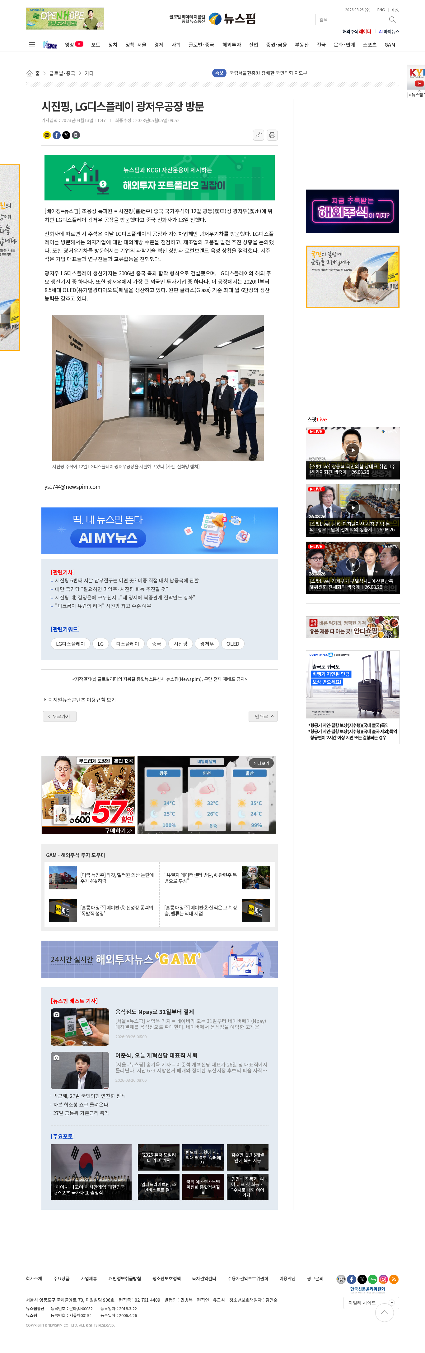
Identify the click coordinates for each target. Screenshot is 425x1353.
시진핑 (181, 643)
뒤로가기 (61, 716)
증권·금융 (276, 44)
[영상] (353, 452)
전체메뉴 (32, 44)
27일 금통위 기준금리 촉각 (81, 1112)
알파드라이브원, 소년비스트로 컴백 (158, 1187)
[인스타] (383, 1279)
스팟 (317, 419)
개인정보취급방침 (125, 1278)
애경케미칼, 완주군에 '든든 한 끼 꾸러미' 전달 (274, 73)
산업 (253, 44)
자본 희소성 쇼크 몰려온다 (80, 1104)
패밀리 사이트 (362, 1302)
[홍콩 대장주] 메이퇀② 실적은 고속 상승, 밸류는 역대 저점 (200, 910)
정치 (113, 44)
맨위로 (261, 716)
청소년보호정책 (166, 1278)
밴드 (76, 135)
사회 (176, 44)
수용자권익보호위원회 (248, 1278)
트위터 (66, 135)
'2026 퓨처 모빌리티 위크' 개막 (159, 1157)
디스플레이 (127, 643)
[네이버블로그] (372, 1279)
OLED (233, 643)
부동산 (302, 44)
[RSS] (394, 1279)
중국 (156, 643)
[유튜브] (341, 1279)
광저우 (207, 643)
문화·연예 (344, 44)
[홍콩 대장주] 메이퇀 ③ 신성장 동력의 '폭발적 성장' (116, 910)
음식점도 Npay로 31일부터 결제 (154, 1011)
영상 (69, 44)
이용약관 (287, 1278)
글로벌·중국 (201, 44)
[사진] (80, 1026)
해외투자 (231, 44)
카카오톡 (47, 135)
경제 (159, 44)
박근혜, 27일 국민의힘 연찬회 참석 (89, 1095)
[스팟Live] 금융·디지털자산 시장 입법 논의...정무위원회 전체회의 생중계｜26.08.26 (352, 526)
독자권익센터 (204, 1278)
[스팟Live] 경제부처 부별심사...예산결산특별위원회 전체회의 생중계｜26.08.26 (351, 583)
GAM (390, 44)
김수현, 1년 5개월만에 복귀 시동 (247, 1157)
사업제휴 (89, 1278)
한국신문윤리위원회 (367, 1289)
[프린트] (272, 135)
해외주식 (357, 31)
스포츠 (370, 44)
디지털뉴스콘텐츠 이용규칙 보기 (82, 699)
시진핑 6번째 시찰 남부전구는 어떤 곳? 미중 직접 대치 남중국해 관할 (127, 580)
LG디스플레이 (70, 643)
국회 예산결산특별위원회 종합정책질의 (203, 1187)
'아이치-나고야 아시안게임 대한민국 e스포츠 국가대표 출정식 (89, 1189)
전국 (321, 44)
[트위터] (362, 1279)
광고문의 (315, 1278)
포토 (95, 44)
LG (101, 643)
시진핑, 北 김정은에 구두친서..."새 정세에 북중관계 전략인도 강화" (125, 597)
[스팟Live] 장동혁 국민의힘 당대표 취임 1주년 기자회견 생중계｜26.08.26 (353, 469)
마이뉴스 (389, 31)
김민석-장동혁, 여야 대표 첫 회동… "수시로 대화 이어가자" (247, 1187)
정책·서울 (136, 44)
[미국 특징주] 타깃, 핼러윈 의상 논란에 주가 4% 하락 (117, 878)
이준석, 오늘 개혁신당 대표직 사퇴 (156, 1055)
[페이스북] (351, 1279)
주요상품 (62, 1278)
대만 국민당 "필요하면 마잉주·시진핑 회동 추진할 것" (111, 588)
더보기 (391, 73)
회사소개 (34, 1278)
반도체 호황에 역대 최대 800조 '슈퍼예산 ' (203, 1157)
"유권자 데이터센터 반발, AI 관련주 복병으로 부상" (200, 878)
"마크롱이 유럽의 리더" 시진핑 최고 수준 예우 (103, 605)
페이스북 (57, 135)
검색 (393, 19)
